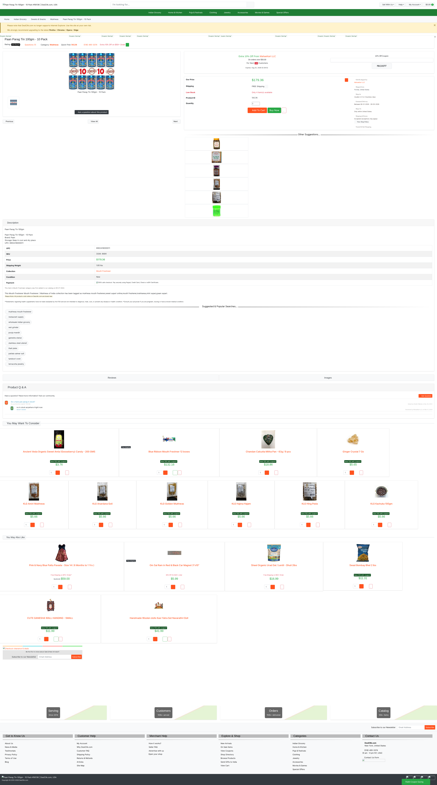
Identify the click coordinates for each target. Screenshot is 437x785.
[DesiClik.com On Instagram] (18, 727)
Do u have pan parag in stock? (23, 402)
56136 (74, 45)
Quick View (427, 39)
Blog (7, 762)
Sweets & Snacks (38, 19)
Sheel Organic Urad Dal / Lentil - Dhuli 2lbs (274, 565)
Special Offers (282, 12)
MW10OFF (382, 66)
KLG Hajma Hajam (241, 503)
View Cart (225, 765)
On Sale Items (226, 747)
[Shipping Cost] (266, 86)
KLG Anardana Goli (102, 503)
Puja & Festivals (195, 12)
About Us (9, 743)
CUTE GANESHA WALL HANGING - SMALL (50, 618)
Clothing (213, 12)
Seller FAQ (153, 747)
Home (6, 19)
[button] (414, 4)
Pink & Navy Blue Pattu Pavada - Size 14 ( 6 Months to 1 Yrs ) (61, 565)
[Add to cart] (58, 473)
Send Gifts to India (229, 762)
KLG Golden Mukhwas (172, 503)
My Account (82, 743)
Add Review (16, 44)
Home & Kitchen (175, 12)
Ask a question (92, 112)
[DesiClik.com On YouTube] (23, 727)
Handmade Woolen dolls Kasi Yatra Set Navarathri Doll (159, 618)
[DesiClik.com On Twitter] (4, 727)
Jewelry (227, 12)
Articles (80, 762)
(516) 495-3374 (90, 45)
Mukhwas (54, 19)
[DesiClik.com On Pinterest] (13, 727)
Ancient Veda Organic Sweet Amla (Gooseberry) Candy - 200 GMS (59, 451)
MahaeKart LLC (268, 56)
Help (400, 4)
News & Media (11, 747)
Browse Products (228, 758)
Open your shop (155, 754)
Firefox (52, 30)
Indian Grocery (155, 12)
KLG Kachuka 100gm (381, 503)
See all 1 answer (21, 409)
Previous (9, 121)
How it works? (155, 743)
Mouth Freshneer (103, 271)
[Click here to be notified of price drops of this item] (346, 80)
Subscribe (76, 657)
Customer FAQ (83, 751)
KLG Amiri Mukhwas (34, 503)
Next (176, 121)
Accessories (243, 12)
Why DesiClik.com (84, 747)
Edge (76, 30)
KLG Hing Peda (310, 503)
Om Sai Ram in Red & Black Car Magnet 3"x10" (174, 565)
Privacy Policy (11, 754)
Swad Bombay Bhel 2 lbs (362, 565)
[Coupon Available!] (175, 472)
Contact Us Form (371, 757)
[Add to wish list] (284, 110)
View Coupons (227, 751)
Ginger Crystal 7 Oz (353, 451)
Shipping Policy (83, 754)
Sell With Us (387, 4)
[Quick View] (62, 473)
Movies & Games (262, 12)
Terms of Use (10, 758)
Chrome (61, 30)
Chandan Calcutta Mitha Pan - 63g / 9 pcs (268, 451)
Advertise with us (156, 751)
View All (94, 121)
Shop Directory (227, 754)
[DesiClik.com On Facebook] (9, 727)
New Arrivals (226, 743)
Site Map (80, 765)
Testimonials (10, 751)
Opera (69, 30)
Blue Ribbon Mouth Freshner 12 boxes (169, 451)
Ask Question (426, 396)
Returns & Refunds (85, 758)
